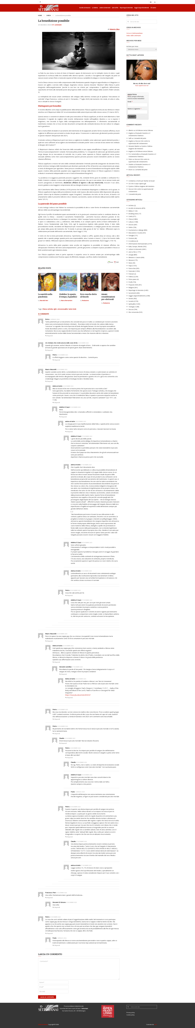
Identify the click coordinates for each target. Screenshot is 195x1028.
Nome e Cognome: (134, 109)
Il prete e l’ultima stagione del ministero (141, 186)
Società (130, 301)
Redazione (85, 300)
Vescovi (130, 309)
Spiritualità (131, 304)
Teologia (131, 307)
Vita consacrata (133, 312)
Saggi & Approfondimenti (141, 8)
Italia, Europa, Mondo (135, 246)
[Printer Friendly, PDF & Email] (113, 263)
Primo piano (132, 279)
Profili (130, 282)
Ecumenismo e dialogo (136, 230)
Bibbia (130, 211)
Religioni (131, 287)
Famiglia (131, 236)
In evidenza (132, 241)
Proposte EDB (133, 285)
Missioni (131, 260)
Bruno (130, 170)
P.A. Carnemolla (133, 154)
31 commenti (56, 25)
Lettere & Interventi (104, 8)
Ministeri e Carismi (134, 257)
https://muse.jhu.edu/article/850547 (78, 695)
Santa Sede (72, 309)
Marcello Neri (44, 300)
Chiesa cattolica (47, 309)
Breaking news (133, 214)
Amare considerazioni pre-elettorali (108, 296)
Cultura (130, 222)
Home (40, 15)
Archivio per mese (132, 46)
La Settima (95, 8)
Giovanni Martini (133, 146)
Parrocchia (131, 268)
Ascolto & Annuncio (84, 8)
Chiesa (48, 15)
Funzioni (131, 238)
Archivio (131, 205)
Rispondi (50, 336)
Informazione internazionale (137, 244)
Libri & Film (115, 8)
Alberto (130, 130)
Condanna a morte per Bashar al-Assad (141, 181)
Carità (130, 216)
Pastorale (131, 271)
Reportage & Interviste (126, 8)
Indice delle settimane (133, 35)
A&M (155, 1024)
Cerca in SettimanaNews (134, 33)
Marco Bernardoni (66, 300)
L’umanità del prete (140, 138)
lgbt (55, 309)
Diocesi (130, 225)
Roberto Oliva (114, 29)
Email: (130, 102)
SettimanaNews (43, 1024)
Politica (130, 277)
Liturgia (130, 255)
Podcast (131, 274)
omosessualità (62, 309)
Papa (130, 266)
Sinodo (130, 298)
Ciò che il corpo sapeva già (137, 184)
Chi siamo (153, 8)
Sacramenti (132, 293)
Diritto (130, 227)
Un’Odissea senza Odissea (144, 130)
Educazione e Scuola (135, 233)
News (130, 263)
